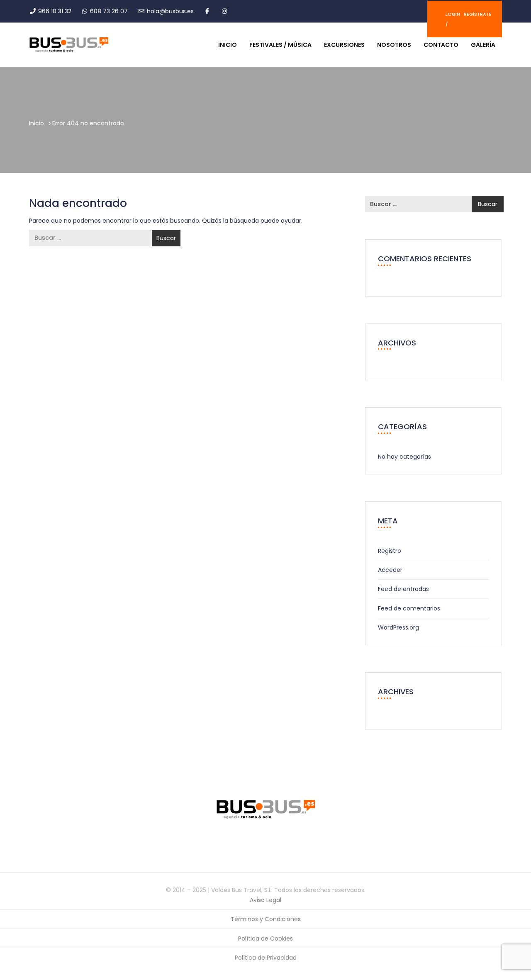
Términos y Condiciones (266, 919)
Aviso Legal (265, 900)
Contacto (441, 45)
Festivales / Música (280, 45)
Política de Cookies (265, 938)
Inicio (227, 45)
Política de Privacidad (266, 957)
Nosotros (394, 45)
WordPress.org (398, 627)
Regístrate (478, 14)
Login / (453, 19)
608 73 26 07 (108, 11)
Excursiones (344, 45)
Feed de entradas (403, 589)
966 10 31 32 (55, 11)
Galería (483, 45)
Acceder (390, 570)
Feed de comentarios (409, 608)
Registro (389, 551)
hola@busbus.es (170, 11)
